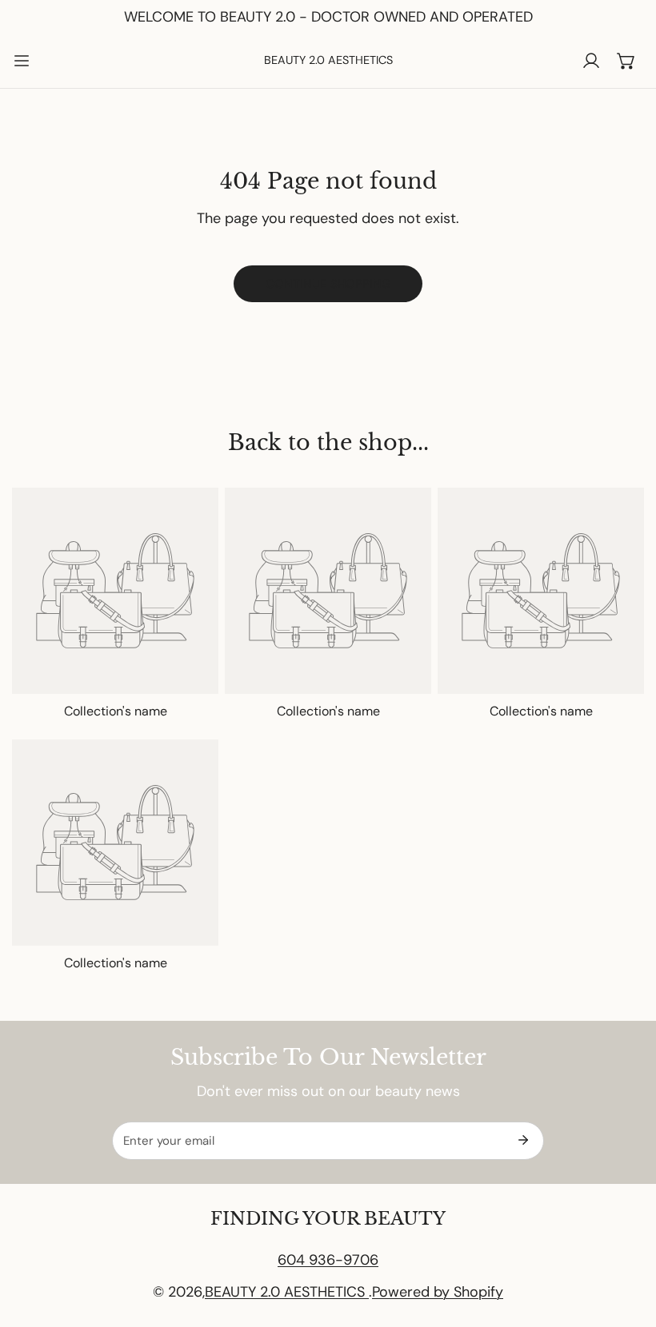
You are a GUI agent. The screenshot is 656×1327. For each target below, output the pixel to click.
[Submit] (523, 1140)
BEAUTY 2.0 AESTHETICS (287, 1291)
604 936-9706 (328, 1259)
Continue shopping (328, 284)
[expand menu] (21, 60)
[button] (626, 60)
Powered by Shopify (437, 1291)
